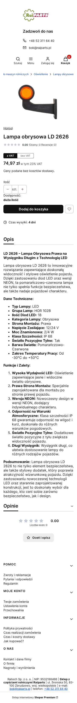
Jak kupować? (13, 641)
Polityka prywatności (18, 628)
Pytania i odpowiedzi (18, 579)
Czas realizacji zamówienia (22, 632)
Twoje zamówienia (16, 601)
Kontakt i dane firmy (17, 659)
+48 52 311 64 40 (41, 40)
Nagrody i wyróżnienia (19, 668)
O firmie (8, 663)
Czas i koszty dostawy (19, 637)
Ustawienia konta (15, 606)
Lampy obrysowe (63, 74)
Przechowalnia (13, 610)
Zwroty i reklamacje (17, 575)
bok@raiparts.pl (40, 47)
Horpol (8, 128)
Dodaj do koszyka (33, 209)
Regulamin (10, 583)
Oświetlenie (41, 74)
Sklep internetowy (33, 697)
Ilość (6, 182)
